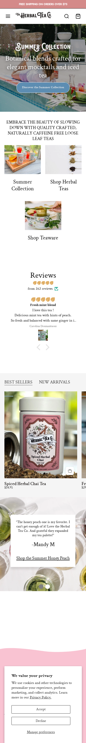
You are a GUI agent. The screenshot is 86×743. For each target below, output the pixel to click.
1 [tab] (39, 587)
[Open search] (66, 16)
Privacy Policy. (40, 697)
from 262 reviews (40, 288)
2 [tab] (46, 587)
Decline (41, 721)
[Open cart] (78, 16)
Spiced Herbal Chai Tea (25, 484)
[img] (43, 283)
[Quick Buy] (70, 471)
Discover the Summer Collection (43, 87)
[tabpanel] (43, 541)
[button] (40, 347)
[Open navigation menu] (8, 16)
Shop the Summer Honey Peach (43, 558)
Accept (41, 709)
